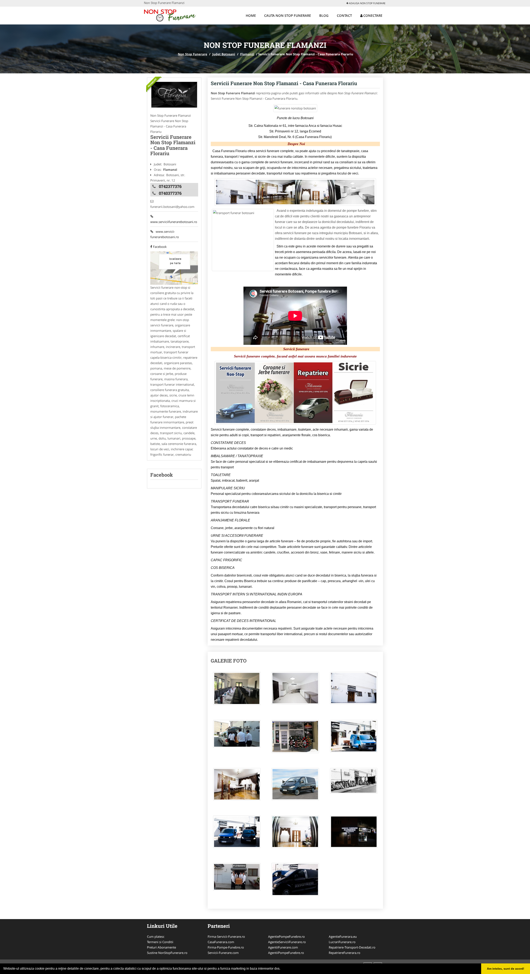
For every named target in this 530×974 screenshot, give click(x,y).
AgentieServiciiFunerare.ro (287, 942)
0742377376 (170, 186)
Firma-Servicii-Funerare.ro (226, 936)
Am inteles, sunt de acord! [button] (505, 968)
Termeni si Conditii (160, 942)
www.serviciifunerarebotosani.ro (173, 219)
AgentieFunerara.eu (343, 936)
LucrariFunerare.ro (342, 942)
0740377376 (170, 193)
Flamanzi (247, 54)
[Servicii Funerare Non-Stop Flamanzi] (174, 95)
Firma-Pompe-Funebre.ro (226, 947)
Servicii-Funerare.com (223, 953)
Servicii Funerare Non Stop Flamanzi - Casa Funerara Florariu (284, 83)
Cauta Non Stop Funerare (287, 15)
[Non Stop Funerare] (171, 15)
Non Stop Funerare (192, 54)
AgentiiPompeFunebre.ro (286, 953)
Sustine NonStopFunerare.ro (167, 953)
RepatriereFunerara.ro (344, 953)
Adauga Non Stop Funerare (366, 3)
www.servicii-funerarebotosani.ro (164, 234)
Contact (344, 15)
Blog (324, 15)
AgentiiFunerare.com (283, 947)
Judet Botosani (223, 54)
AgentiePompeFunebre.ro (286, 936)
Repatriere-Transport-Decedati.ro (352, 947)
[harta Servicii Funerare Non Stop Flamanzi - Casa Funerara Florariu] (174, 268)
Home (251, 15)
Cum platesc (155, 936)
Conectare (372, 15)
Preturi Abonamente (161, 947)
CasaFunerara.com (221, 942)
